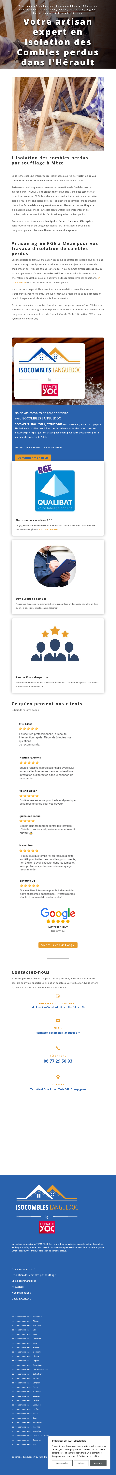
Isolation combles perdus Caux (24, 1418)
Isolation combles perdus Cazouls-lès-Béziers (30, 1435)
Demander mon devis (33, 458)
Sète (82, 221)
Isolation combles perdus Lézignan (26, 1396)
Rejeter (81, 1463)
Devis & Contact (21, 1298)
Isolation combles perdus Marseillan (26, 1431)
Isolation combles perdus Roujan (25, 1413)
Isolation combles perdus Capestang (27, 1365)
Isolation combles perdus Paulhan (25, 1400)
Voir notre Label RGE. (48, 529)
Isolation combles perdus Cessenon (26, 1440)
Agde (88, 221)
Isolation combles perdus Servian (25, 1378)
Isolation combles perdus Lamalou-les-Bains (30, 1369)
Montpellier (51, 221)
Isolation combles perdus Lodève (25, 1409)
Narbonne (73, 221)
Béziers (62, 221)
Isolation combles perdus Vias (24, 1444)
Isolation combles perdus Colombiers (27, 1374)
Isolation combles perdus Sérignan (26, 1383)
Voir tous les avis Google (58, 945)
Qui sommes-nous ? (23, 1269)
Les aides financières (24, 1280)
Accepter (98, 1463)
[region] (79, 1452)
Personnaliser (62, 1463)
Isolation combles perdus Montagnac (27, 1422)
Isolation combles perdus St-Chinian (26, 1391)
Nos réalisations (21, 1292)
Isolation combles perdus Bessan (25, 1387)
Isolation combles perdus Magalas (26, 1427)
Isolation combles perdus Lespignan (26, 1405)
